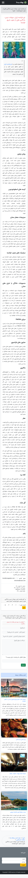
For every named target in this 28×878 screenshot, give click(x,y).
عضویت (23, 865)
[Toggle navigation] (3, 2)
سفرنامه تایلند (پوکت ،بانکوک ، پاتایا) (18, 773)
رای (24, 608)
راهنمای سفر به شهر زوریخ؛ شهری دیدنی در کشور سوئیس (15, 700)
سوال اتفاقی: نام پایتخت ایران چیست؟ (16, 657)
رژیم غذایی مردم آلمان (21, 739)
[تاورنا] (21, 2)
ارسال (23, 665)
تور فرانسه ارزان (8, 64)
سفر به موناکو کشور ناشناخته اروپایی (18, 812)
